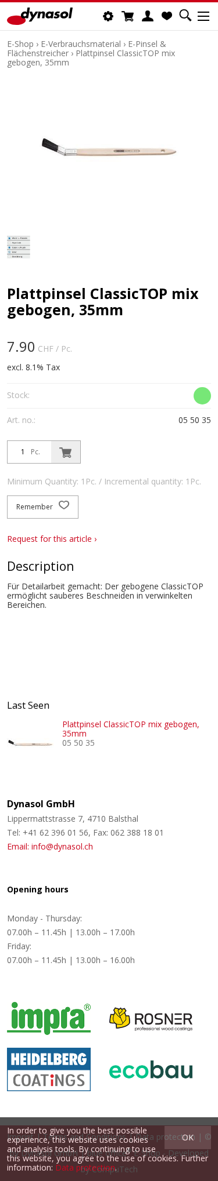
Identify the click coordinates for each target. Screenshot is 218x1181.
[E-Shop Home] (40, 16)
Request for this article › (52, 538)
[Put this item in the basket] (65, 452)
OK (188, 1137)
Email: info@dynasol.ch (50, 846)
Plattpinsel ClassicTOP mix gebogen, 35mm (91, 58)
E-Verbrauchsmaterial (81, 43)
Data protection (85, 1167)
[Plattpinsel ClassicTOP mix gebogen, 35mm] (30, 743)
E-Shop (20, 43)
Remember (35, 507)
